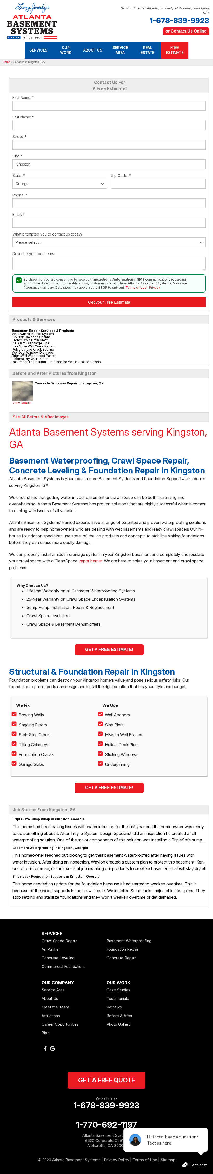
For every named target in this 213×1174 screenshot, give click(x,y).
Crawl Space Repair (59, 940)
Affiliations (51, 1015)
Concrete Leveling (58, 957)
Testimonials (117, 998)
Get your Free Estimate (109, 302)
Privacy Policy (116, 1159)
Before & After (119, 1015)
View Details (21, 403)
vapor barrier (90, 560)
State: (18, 175)
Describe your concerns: (33, 253)
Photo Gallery (118, 1024)
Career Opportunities (60, 1024)
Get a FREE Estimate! (109, 649)
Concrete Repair (121, 957)
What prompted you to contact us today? (47, 234)
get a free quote (106, 1080)
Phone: (19, 195)
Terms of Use (136, 287)
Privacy (154, 287)
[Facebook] (45, 1048)
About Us (50, 998)
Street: (19, 136)
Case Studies (118, 989)
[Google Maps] (52, 1048)
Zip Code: (121, 175)
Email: (18, 214)
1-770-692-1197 (106, 1125)
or (186, 31)
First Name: (23, 97)
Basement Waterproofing (128, 940)
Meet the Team (55, 1007)
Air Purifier (51, 949)
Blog (46, 1032)
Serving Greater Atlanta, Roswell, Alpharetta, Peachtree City (165, 10)
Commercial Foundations (64, 966)
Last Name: (23, 117)
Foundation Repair (122, 949)
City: (17, 156)
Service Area (53, 989)
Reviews (114, 1007)
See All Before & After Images (40, 417)
